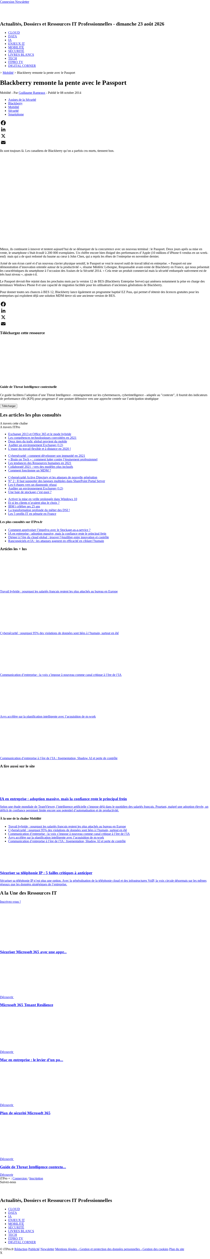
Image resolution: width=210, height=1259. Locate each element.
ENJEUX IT (16, 43)
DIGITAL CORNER (22, 65)
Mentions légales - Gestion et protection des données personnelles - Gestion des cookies (111, 1249)
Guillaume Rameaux (32, 92)
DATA (12, 36)
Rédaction (20, 1249)
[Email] (105, 142)
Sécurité (13, 110)
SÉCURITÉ (16, 51)
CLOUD (14, 32)
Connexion (20, 1178)
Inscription (36, 1178)
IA (10, 40)
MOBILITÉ (16, 47)
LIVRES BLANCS (21, 54)
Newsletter (47, 1249)
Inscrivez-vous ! (10, 901)
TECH (12, 58)
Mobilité (8, 72)
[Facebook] (105, 123)
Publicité (34, 1249)
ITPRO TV (15, 62)
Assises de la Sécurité (22, 99)
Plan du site (176, 1249)
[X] (105, 136)
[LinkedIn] (105, 129)
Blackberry (15, 103)
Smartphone (16, 114)
